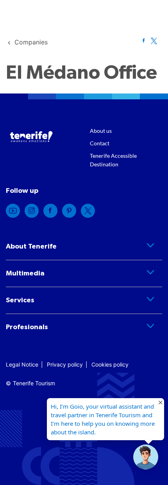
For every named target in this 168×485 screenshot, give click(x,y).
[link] (31, 42)
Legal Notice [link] (22, 364)
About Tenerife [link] (31, 246)
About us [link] (101, 130)
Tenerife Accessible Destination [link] (113, 160)
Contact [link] (99, 143)
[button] (145, 456)
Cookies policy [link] (110, 364)
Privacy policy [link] (65, 364)
